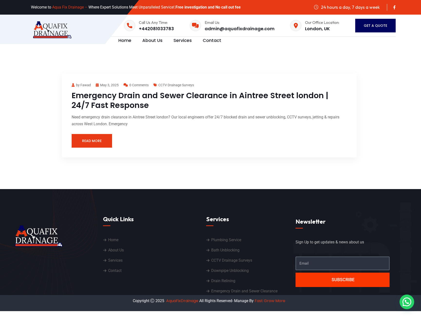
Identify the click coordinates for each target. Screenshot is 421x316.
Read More (92, 140)
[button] (407, 302)
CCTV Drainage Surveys (176, 85)
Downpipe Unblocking (230, 270)
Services (182, 40)
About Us (152, 40)
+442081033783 (156, 29)
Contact (212, 40)
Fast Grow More (270, 301)
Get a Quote (375, 25)
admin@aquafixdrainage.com (240, 29)
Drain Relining (223, 280)
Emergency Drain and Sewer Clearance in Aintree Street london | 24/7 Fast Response (200, 100)
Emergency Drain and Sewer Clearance (244, 291)
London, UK (317, 29)
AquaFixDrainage (182, 301)
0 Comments (139, 85)
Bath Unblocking (225, 250)
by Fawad (83, 85)
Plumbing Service (226, 240)
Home (113, 240)
